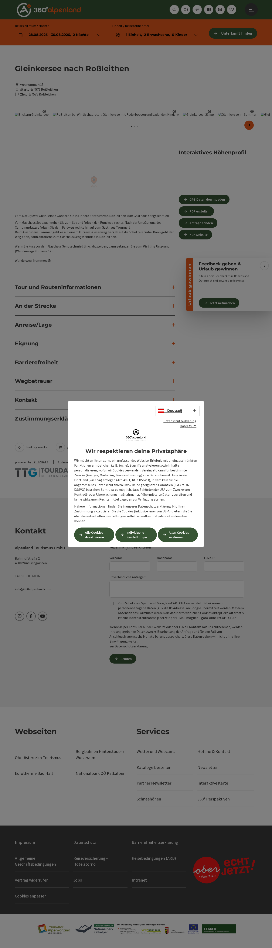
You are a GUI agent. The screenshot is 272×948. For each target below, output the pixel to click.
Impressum (188, 426)
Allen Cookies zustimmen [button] (179, 534)
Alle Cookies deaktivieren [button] (94, 534)
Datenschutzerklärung (179, 421)
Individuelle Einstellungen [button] (136, 534)
